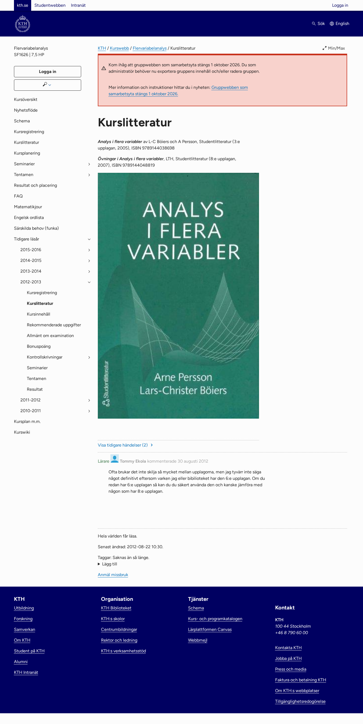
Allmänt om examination (50, 335)
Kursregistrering (29, 131)
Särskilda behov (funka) (36, 228)
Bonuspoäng (39, 346)
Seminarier (24, 163)
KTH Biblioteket (116, 607)
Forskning (23, 618)
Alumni (21, 661)
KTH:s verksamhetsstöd (123, 650)
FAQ (18, 196)
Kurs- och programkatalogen (215, 618)
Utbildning (24, 607)
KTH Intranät (26, 672)
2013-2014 (30, 271)
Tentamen (23, 174)
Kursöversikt (25, 99)
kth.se (22, 5)
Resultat (35, 389)
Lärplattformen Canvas (210, 629)
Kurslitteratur (26, 142)
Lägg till (109, 563)
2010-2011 (30, 410)
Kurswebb (119, 48)
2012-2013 (30, 281)
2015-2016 (30, 249)
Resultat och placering (35, 185)
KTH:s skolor (113, 618)
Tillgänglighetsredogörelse (300, 701)
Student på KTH (29, 650)
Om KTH (22, 640)
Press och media (290, 669)
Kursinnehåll (38, 314)
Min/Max (336, 48)
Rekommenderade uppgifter (54, 324)
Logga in (340, 5)
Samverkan (24, 629)
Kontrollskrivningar (44, 357)
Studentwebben (50, 5)
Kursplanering (27, 153)
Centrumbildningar (119, 629)
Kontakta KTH (288, 647)
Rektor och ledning (119, 640)
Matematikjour (28, 206)
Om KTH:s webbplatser (297, 690)
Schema (22, 120)
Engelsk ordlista (29, 217)
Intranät (78, 5)
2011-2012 (30, 400)
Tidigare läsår (26, 239)
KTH (102, 48)
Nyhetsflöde (26, 110)
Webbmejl (197, 640)
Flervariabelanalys (150, 48)
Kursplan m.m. (27, 421)
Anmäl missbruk (332, 501)
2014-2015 (30, 260)
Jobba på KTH (288, 658)
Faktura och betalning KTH (300, 679)
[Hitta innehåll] (47, 85)
